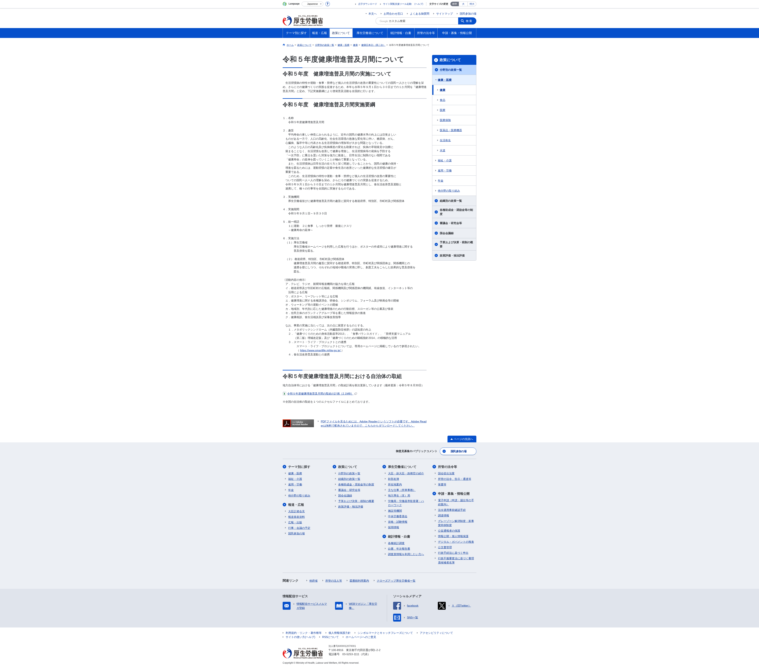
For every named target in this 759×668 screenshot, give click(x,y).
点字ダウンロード (367, 4)
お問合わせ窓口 (393, 13)
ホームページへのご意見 (361, 637)
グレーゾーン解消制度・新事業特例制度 (456, 523)
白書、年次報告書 (399, 548)
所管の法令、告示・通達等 (454, 479)
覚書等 (442, 484)
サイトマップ (444, 13)
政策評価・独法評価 (452, 255)
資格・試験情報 (397, 521)
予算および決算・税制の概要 (456, 244)
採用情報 (393, 527)
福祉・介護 (445, 160)
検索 (469, 21)
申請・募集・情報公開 (454, 493)
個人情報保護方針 (340, 632)
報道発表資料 (296, 516)
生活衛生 (445, 140)
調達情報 (443, 515)
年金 (440, 180)
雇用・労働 (445, 170)
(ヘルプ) (418, 4)
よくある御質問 (419, 13)
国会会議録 (447, 233)
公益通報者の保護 (449, 530)
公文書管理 (445, 547)
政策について (450, 60)
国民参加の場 (468, 13)
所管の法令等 (447, 466)
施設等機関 (395, 510)
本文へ (372, 13)
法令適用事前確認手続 (452, 510)
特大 (472, 4)
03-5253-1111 (350, 654)
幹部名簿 (393, 479)
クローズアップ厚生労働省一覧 (396, 580)
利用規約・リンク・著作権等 (304, 632)
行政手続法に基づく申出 (453, 552)
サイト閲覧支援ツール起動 (397, 4)
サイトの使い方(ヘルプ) (300, 637)
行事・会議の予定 (299, 528)
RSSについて (330, 637)
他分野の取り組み (449, 190)
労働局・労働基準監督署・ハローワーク (406, 503)
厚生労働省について (402, 466)
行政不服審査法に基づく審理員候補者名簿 (456, 560)
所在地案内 (395, 484)
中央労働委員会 (397, 516)
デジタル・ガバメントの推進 (456, 541)
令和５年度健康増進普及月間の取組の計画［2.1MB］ (320, 393)
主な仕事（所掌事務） (402, 490)
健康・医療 (445, 79)
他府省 (313, 580)
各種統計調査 (396, 543)
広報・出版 (295, 522)
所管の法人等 (333, 580)
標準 (454, 4)
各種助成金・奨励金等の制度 (456, 212)
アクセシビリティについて (436, 632)
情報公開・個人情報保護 (453, 536)
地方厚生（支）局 (399, 495)
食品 (442, 100)
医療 (442, 110)
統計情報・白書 (399, 536)
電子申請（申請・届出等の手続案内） (456, 502)
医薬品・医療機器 (451, 130)
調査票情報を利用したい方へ (406, 554)
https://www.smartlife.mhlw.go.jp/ (320, 350)
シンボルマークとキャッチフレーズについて (385, 632)
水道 (442, 150)
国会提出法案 (446, 473)
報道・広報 (296, 504)
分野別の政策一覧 (451, 69)
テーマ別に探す (299, 466)
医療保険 (445, 120)
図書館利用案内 (359, 580)
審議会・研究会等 (451, 223)
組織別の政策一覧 (451, 200)
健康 (442, 89)
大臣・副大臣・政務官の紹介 (406, 473)
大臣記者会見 (296, 511)
